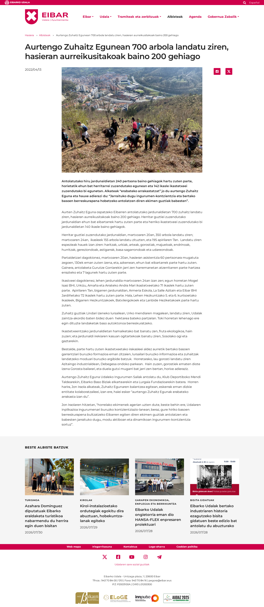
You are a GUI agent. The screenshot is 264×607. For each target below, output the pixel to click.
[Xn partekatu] (228, 71)
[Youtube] (132, 557)
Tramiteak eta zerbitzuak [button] (138, 17)
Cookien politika (187, 546)
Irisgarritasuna (102, 546)
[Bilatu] (244, 2)
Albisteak (175, 17)
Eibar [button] (87, 17)
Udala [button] (104, 17)
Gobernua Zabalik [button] (222, 17)
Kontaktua (130, 546)
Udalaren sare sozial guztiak (132, 564)
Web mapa (74, 546)
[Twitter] (104, 557)
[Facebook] (118, 557)
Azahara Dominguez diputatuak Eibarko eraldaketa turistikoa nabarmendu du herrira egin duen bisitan (46, 516)
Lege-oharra (157, 546)
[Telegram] (159, 557)
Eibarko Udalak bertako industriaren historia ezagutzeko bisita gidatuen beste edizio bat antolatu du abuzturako (213, 516)
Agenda (195, 17)
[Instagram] (145, 557)
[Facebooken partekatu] (217, 71)
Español (254, 2)
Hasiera (29, 35)
